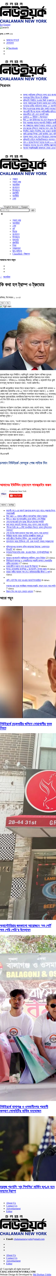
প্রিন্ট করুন (6, 306)
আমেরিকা (16, 184)
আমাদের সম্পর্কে (12, 40)
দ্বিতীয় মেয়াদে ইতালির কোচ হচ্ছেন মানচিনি (31, 131)
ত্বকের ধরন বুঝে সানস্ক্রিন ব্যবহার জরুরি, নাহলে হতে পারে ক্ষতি (31, 585)
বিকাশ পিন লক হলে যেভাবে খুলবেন (19, 591)
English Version (11, 207)
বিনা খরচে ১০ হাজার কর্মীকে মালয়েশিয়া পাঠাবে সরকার (26, 516)
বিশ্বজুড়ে (16, 190)
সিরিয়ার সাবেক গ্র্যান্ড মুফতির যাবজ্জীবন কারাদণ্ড (24, 535)
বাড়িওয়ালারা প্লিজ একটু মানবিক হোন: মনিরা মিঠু (33, 134)
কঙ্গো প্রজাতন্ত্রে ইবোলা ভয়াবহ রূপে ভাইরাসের (32, 103)
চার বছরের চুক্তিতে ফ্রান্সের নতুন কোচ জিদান (32, 128)
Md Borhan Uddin (42, 1274)
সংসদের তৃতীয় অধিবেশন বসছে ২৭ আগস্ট (30, 106)
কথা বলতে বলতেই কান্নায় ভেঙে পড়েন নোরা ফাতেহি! (27, 524)
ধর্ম (13, 228)
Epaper (6, 24)
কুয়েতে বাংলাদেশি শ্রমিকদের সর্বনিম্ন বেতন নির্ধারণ (25, 557)
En (1, 24)
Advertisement (13, 1208)
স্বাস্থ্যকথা (16, 248)
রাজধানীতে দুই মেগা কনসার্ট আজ (27, 114)
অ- (8, 303)
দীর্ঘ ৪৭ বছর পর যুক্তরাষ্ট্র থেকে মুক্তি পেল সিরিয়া (25, 519)
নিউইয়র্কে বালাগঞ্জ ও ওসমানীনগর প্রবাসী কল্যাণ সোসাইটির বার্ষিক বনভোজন (24, 1109)
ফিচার (14, 231)
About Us (11, 1203)
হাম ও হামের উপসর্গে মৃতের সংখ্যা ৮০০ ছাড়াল (32, 142)
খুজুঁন (32, 210)
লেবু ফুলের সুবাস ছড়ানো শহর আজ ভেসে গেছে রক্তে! (27, 533)
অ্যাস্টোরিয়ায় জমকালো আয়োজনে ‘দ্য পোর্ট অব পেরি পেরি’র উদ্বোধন (25, 928)
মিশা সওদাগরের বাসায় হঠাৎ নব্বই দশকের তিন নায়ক (34, 108)
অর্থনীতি (15, 195)
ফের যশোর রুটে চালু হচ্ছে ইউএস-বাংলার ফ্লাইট (25, 521)
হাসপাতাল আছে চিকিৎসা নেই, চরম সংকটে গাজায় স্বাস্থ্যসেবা (30, 541)
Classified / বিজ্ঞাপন (21, 253)
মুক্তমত (15, 239)
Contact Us (11, 1205)
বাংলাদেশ (15, 187)
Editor (9, 1211)
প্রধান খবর (16, 181)
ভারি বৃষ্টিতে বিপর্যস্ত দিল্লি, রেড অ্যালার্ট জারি (24, 538)
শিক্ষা (14, 245)
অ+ (2, 303)
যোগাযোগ (10, 43)
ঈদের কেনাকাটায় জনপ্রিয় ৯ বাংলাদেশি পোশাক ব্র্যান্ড (26, 569)
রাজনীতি (15, 193)
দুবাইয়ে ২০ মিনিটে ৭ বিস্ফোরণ (26, 117)
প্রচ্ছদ (15, 179)
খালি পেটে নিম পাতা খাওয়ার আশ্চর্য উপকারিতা (23, 580)
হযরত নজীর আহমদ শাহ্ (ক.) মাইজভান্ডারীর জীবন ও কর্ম (28, 571)
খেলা (14, 198)
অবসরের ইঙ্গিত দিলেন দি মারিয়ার (26, 97)
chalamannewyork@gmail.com (29, 1239)
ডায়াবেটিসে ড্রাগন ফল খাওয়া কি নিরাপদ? (22, 566)
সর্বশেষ (3, 505)
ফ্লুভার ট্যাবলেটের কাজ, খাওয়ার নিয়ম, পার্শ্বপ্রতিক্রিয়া (27, 552)
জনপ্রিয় (11, 505)
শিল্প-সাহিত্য (17, 251)
